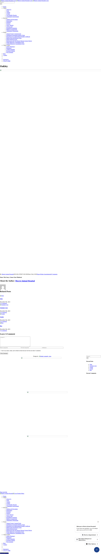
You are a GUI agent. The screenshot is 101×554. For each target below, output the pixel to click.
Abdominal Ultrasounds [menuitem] (12, 520)
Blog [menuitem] (4, 543)
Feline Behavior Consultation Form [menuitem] (15, 532)
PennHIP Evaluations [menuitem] (11, 517)
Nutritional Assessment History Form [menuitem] (15, 524)
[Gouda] (2, 314)
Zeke (1, 298)
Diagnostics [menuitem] (9, 510)
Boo (1, 326)
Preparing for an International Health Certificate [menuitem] (18, 526)
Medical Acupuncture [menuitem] (11, 519)
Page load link (3, 492)
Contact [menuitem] (5, 544)
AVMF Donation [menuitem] (10, 539)
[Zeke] (2, 295)
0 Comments (54, 274)
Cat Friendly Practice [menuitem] (11, 504)
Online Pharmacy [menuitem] (10, 536)
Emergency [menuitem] (6, 549)
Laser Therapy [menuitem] (10, 514)
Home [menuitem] (4, 496)
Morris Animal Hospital (8, 274)
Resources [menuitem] (8, 537)
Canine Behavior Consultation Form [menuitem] (15, 533)
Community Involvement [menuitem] (12, 506)
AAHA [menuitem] (8, 503)
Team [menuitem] (7, 500)
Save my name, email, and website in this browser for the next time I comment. (21, 350)
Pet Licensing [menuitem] (9, 542)
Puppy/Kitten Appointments (44, 274)
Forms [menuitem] (4, 522)
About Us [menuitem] (8, 499)
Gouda (2, 317)
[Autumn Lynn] (4, 304)
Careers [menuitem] (8, 502)
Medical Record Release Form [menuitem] (13, 527)
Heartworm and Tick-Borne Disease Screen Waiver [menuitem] (19, 530)
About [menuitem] (4, 497)
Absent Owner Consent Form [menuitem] (13, 523)
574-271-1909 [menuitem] (6, 550)
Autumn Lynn (4, 308)
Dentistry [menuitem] (8, 512)
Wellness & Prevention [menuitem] (12, 509)
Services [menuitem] (5, 507)
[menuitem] (3, 546)
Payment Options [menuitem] (10, 540)
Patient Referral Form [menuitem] (11, 529)
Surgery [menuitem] (8, 513)
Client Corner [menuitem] (6, 534)
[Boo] (1, 323)
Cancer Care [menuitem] (9, 516)
